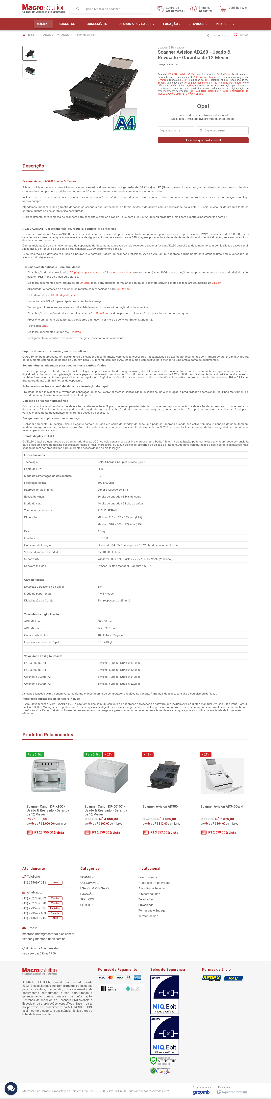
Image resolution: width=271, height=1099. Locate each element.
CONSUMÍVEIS (89, 883)
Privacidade (145, 905)
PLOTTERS (87, 905)
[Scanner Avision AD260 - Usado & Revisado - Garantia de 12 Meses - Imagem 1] (29, 53)
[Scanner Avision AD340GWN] (222, 794)
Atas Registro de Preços (154, 883)
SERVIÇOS (87, 899)
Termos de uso (148, 916)
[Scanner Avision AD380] (164, 794)
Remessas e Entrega (151, 910)
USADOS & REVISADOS (54, 34)
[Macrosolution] (43, 8)
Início (31, 34)
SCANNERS (87, 877)
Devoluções (146, 899)
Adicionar (56, 821)
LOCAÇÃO (87, 894)
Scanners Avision (85, 34)
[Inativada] (164, 994)
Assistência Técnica (151, 888)
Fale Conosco (147, 877)
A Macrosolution (149, 894)
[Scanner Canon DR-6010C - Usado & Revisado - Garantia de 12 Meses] (106, 794)
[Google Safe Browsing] (160, 1070)
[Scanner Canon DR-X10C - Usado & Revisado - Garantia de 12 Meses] (48, 794)
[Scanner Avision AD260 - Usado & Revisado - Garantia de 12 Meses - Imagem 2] (29, 70)
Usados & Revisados (171, 47)
